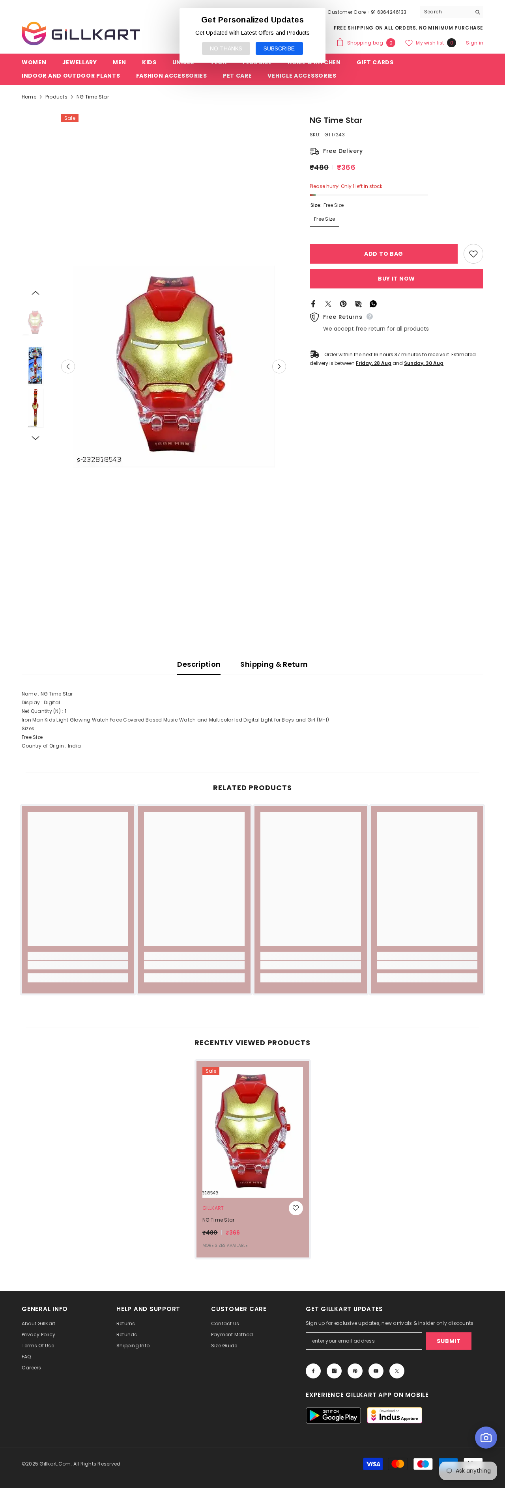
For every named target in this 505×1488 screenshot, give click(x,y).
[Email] (358, 303)
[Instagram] (334, 1370)
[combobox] (445, 12)
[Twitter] (328, 303)
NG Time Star (218, 1219)
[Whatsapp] (373, 303)
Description (199, 664)
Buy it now (396, 279)
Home (29, 96)
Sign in (474, 42)
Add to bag (383, 254)
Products (56, 96)
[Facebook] (313, 303)
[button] (68, 367)
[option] (173, 366)
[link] (78, 965)
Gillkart (213, 1208)
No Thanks (226, 48)
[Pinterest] (343, 303)
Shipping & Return (274, 664)
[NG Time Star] (252, 1132)
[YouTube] (375, 1370)
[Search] (451, 12)
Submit (448, 1341)
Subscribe (279, 48)
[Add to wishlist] (473, 254)
